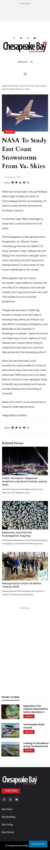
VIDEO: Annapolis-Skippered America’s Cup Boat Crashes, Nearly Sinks (24, 481)
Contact (22, 62)
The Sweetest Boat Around (33, 726)
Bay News (9, 131)
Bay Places (8, 832)
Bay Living (7, 824)
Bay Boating (8, 816)
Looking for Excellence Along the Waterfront (36, 745)
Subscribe (11, 790)
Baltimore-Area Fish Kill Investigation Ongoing (17, 534)
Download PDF (38, 844)
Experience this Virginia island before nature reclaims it (35, 709)
